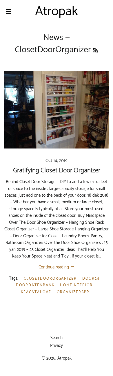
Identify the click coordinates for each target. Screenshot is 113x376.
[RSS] (95, 50)
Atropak (64, 358)
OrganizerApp (73, 292)
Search (56, 337)
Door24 (91, 279)
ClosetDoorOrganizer (50, 279)
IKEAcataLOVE (35, 292)
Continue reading (54, 267)
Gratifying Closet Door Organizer (56, 170)
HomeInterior (76, 285)
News (53, 38)
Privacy (56, 345)
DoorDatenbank (35, 285)
